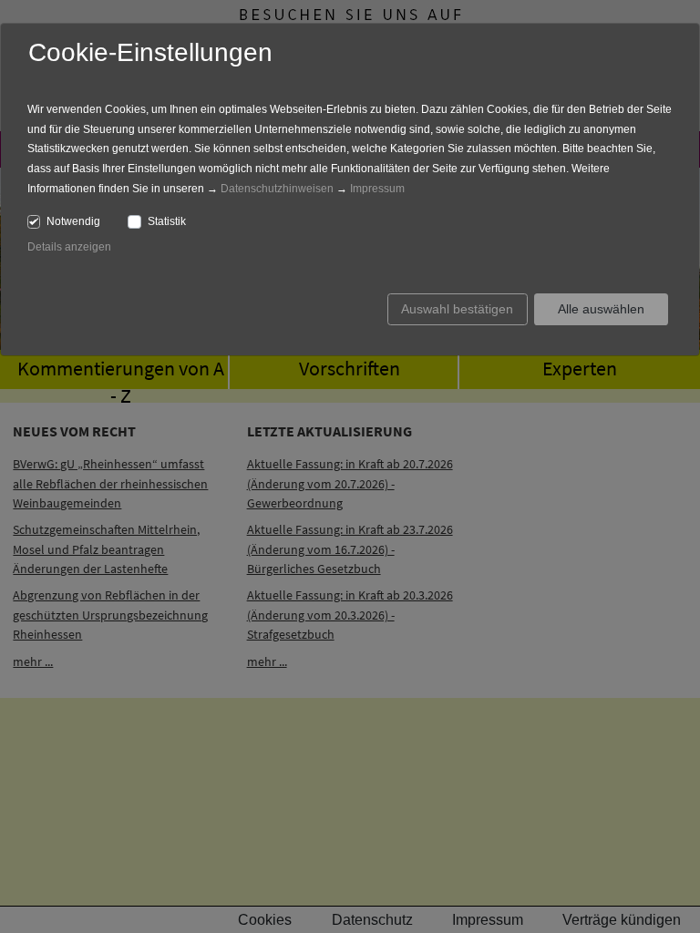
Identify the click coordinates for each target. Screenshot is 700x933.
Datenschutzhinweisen (277, 188)
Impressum (377, 188)
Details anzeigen (69, 246)
